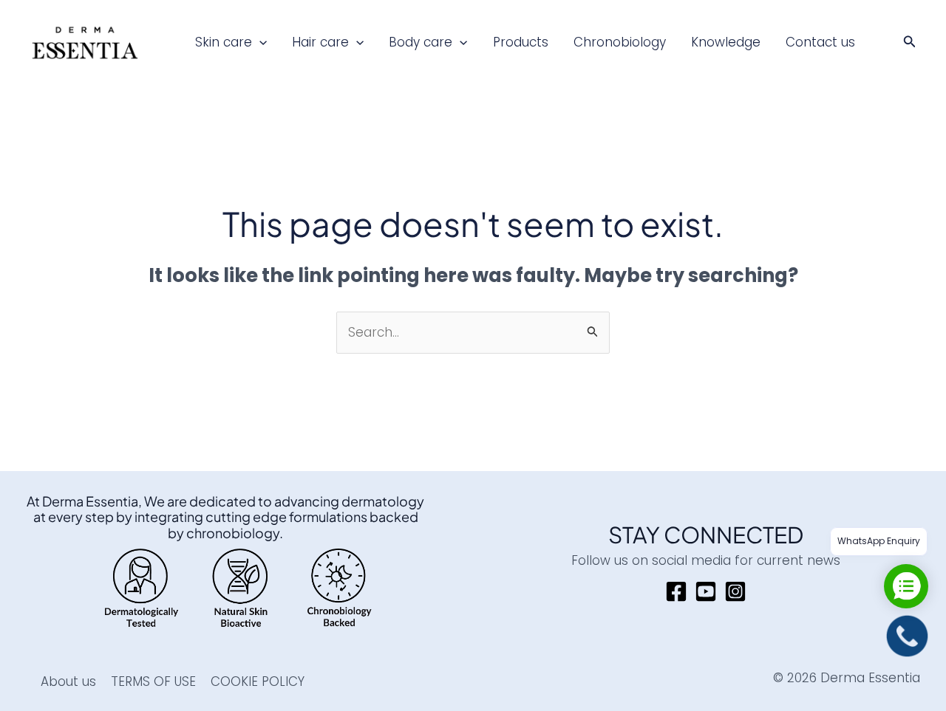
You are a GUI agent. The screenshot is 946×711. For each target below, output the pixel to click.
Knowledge (725, 42)
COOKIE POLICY (257, 681)
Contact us (820, 42)
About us (68, 681)
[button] (259, 42)
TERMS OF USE (153, 681)
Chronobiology (620, 42)
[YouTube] (706, 591)
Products (520, 42)
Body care (420, 42)
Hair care (320, 42)
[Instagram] (735, 591)
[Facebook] (676, 591)
